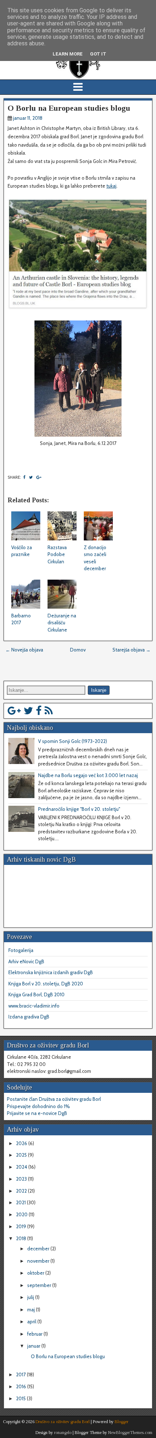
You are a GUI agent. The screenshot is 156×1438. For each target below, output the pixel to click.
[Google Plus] (14, 710)
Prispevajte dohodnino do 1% (38, 1106)
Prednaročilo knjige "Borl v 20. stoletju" (79, 809)
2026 (22, 1143)
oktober (36, 1273)
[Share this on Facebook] (24, 477)
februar (35, 1334)
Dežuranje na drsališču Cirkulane (62, 623)
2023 (22, 1179)
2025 (22, 1155)
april (32, 1321)
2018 (21, 1238)
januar (34, 1346)
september (39, 1285)
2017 (21, 1374)
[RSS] (49, 710)
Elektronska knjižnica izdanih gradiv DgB (50, 972)
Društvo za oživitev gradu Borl (63, 1421)
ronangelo (62, 1432)
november (38, 1261)
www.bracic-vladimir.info (33, 1006)
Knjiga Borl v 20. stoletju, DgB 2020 (45, 983)
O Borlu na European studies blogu (69, 108)
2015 (21, 1398)
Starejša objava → (131, 650)
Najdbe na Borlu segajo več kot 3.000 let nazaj (88, 775)
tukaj (111, 186)
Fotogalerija (20, 950)
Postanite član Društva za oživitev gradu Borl (54, 1099)
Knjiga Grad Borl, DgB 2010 (36, 994)
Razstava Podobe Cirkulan (57, 554)
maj (31, 1309)
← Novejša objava (24, 650)
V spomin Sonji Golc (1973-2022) (72, 741)
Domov (78, 650)
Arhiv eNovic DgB (26, 961)
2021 (21, 1202)
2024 (22, 1167)
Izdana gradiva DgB (28, 1017)
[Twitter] (28, 710)
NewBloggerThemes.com (130, 1432)
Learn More (68, 54)
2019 (21, 1226)
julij (31, 1297)
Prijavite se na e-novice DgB (37, 1113)
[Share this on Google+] (38, 477)
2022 (22, 1191)
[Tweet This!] (30, 477)
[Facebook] (39, 710)
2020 (22, 1214)
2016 (21, 1386)
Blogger (121, 1421)
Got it (98, 54)
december (38, 1248)
